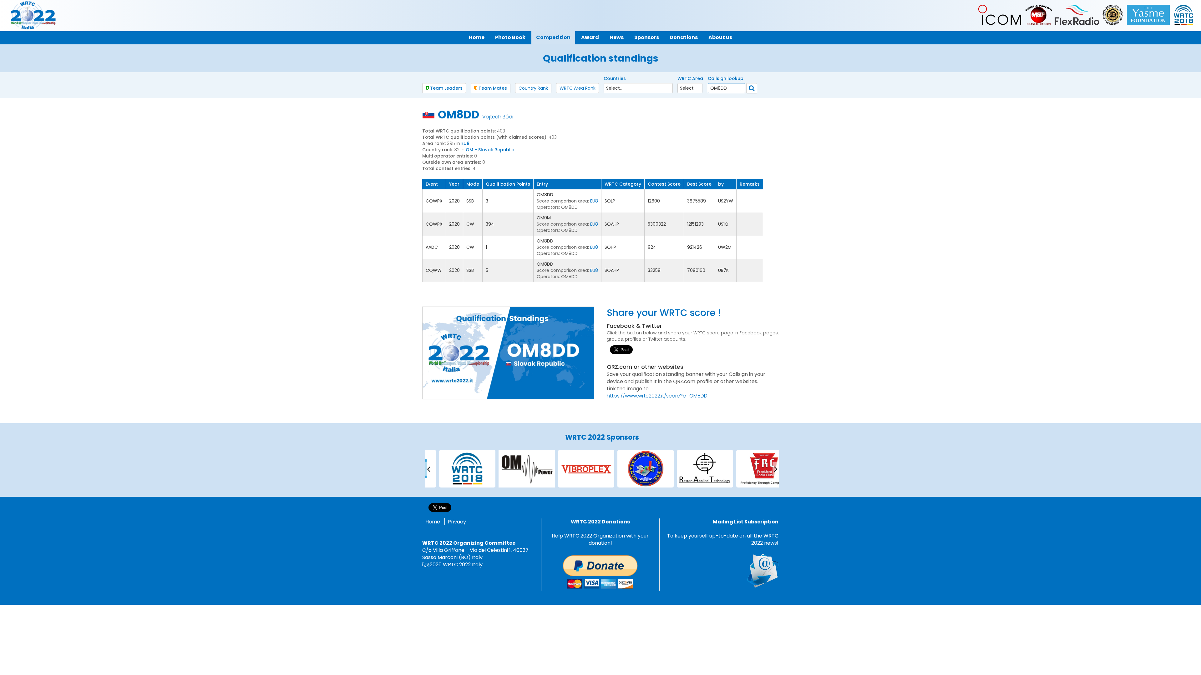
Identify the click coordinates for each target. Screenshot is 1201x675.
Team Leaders (446, 88)
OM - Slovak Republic (490, 150)
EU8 (465, 143)
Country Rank (533, 88)
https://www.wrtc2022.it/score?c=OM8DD (657, 395)
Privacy (457, 521)
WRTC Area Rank (577, 88)
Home (432, 521)
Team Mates (492, 88)
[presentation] (428, 469)
